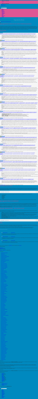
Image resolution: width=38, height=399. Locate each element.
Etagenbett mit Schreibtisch (4, 341)
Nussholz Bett (2, 262)
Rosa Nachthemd (3, 279)
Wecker (3, 14)
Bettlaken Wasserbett (2, 248)
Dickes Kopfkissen (3, 346)
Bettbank (2, 316)
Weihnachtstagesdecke (4, 299)
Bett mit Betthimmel (3, 261)
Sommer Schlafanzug (3, 280)
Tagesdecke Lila (3, 358)
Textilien (3, 394)
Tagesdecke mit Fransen (4, 352)
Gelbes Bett (2, 269)
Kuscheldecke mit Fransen (4, 291)
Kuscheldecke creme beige (4, 297)
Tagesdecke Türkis (3, 359)
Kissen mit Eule (3, 310)
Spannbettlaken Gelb (3, 268)
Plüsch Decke (2, 303)
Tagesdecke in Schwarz (4, 257)
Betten (2, 10)
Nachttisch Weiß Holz (3, 321)
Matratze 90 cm (3, 339)
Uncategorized (3, 379)
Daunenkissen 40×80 (3, 298)
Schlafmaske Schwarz (3, 345)
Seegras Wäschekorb (3, 327)
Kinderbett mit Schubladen (4, 311)
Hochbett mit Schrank (3, 334)
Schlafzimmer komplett (3, 275)
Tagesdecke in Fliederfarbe (4, 267)
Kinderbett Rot (3, 292)
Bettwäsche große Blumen (4, 309)
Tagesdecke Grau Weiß (3, 255)
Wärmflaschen (3, 15)
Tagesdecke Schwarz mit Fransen (5, 256)
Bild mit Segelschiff (3, 305)
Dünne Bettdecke (3, 304)
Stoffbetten (2, 333)
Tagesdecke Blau (13, 236)
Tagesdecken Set (13, 232)
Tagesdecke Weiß (13, 240)
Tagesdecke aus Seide (3, 347)
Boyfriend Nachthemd (3, 281)
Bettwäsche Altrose (3, 317)
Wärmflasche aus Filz (3, 328)
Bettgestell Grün (3, 273)
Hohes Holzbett (3, 340)
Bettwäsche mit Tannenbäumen (4, 315)
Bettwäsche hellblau (3, 287)
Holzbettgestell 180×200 (4, 329)
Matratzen (3, 9)
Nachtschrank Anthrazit (4, 322)
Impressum (3, 385)
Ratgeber (3, 397)
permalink (20, 245)
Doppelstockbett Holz (3, 274)
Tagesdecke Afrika (3, 357)
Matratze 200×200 (3, 335)
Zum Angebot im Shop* (2, 66)
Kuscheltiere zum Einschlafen (4, 285)
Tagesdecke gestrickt (3, 351)
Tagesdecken (3, 13)
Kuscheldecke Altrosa (3, 293)
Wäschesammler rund (3, 323)
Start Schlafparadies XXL (4, 383)
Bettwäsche (3, 11)
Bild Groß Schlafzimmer (4, 286)
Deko (2, 375)
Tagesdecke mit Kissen (3, 353)
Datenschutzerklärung (4, 384)
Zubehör (3, 16)
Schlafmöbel (3, 12)
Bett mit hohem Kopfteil (4, 263)
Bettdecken (3, 373)
